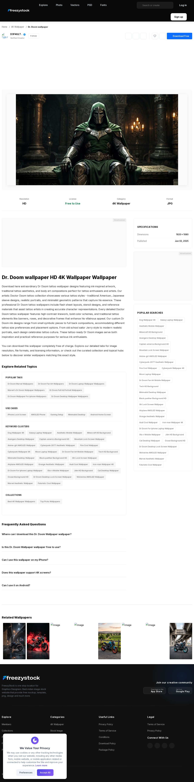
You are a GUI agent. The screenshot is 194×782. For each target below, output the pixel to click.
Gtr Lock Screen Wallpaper (84, 458)
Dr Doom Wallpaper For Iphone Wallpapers (27, 396)
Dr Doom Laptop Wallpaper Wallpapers (86, 384)
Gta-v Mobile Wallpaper (58, 470)
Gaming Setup (56, 414)
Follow (33, 36)
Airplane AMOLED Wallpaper (20, 464)
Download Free (181, 36)
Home (4, 27)
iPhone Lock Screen (17, 414)
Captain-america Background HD (54, 439)
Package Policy (106, 749)
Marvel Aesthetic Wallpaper (20, 483)
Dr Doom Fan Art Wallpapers (51, 384)
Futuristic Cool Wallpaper (49, 483)
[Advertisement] (97, 64)
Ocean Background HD (18, 477)
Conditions (104, 737)
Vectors (74, 5)
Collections (7, 730)
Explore (43, 5)
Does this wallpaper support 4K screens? (26, 572)
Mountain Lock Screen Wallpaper (89, 439)
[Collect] (162, 36)
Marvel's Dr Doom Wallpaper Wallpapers (26, 390)
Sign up (178, 16)
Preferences (25, 772)
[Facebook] (136, 36)
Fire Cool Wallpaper (89, 445)
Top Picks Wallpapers (50, 501)
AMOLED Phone (38, 414)
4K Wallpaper (17, 27)
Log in (183, 5)
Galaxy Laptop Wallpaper (40, 433)
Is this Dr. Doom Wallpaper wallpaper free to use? (31, 547)
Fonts (103, 5)
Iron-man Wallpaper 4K (103, 464)
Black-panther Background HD (53, 458)
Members (6, 724)
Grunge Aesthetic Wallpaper (51, 464)
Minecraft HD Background (99, 433)
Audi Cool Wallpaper (78, 464)
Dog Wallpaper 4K (16, 433)
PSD (89, 5)
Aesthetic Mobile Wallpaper (69, 433)
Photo (59, 5)
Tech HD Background (108, 452)
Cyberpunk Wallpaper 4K (19, 452)
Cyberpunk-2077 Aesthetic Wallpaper (57, 445)
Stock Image (56, 730)
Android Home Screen (100, 414)
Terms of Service (107, 730)
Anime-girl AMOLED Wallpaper (21, 445)
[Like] (155, 36)
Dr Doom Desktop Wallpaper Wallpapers (69, 396)
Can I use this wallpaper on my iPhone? (25, 559)
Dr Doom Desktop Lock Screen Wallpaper (52, 477)
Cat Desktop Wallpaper (108, 470)
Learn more (41, 765)
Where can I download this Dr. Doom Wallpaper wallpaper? (37, 534)
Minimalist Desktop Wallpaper (21, 458)
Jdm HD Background (83, 470)
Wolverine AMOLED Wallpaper (90, 477)
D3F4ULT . (16, 34)
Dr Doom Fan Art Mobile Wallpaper (77, 452)
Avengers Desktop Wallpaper (21, 439)
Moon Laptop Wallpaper (46, 452)
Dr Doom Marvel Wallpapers (20, 384)
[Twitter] (143, 36)
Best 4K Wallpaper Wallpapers (21, 501)
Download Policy (107, 743)
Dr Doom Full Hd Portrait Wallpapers (66, 390)
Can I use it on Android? (16, 585)
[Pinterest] (128, 36)
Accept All (45, 772)
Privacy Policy (106, 724)
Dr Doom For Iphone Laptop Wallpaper (25, 470)
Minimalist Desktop (76, 414)
